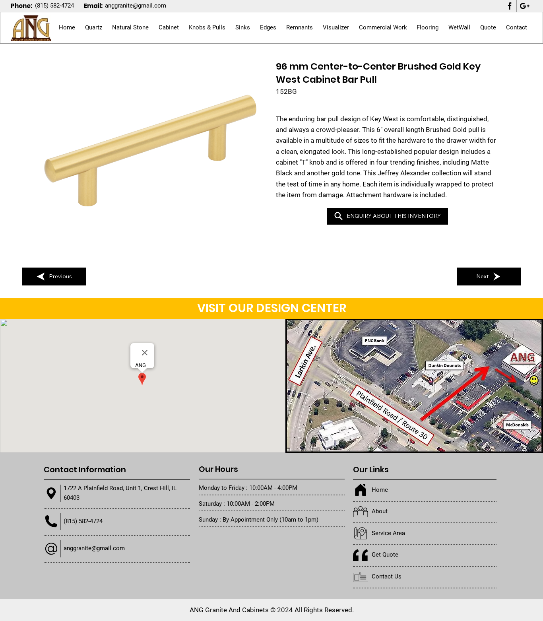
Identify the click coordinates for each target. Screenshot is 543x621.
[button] (130, 27)
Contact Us (386, 576)
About (380, 511)
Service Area (388, 533)
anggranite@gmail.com (135, 5)
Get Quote (385, 554)
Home (380, 489)
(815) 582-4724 (54, 5)
